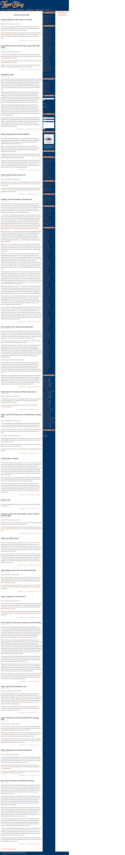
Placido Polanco (6, 271)
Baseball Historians (40, 9)
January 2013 (46, 236)
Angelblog (46, 45)
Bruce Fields (18, 807)
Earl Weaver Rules (47, 47)
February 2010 (47, 274)
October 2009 (46, 279)
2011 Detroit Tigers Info (48, 16)
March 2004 (46, 359)
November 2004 (47, 349)
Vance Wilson (4, 227)
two (12, 342)
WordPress (45, 436)
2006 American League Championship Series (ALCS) (48, 387)
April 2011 (46, 257)
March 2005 (46, 344)
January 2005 (46, 347)
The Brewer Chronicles (48, 66)
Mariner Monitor (47, 64)
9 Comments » (39, 494)
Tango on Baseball (47, 215)
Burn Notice (46, 413)
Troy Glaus (31, 542)
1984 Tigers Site (47, 31)
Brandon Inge (6, 296)
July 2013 (46, 231)
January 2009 (46, 290)
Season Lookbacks (48, 419)
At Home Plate (47, 216)
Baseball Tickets (46, 109)
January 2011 (46, 261)
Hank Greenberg (5, 60)
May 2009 (46, 285)
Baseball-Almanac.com (48, 187)
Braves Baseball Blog (48, 51)
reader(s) (4, 854)
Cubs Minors (46, 88)
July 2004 (46, 354)
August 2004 (46, 353)
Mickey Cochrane (8, 190)
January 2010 (46, 275)
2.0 (44, 111)
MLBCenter (46, 217)
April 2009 (46, 286)
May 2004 (46, 356)
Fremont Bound (47, 57)
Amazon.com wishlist (19, 835)
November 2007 (47, 306)
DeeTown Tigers (47, 175)
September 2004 (47, 351)
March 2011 (46, 259)
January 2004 (46, 361)
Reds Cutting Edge (48, 37)
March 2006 (46, 330)
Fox (12, 765)
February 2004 (47, 360)
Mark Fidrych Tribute (48, 418)
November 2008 (47, 292)
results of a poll (23, 632)
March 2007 (46, 316)
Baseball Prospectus (48, 189)
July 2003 (46, 368)
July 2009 (46, 282)
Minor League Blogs (48, 81)
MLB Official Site (47, 20)
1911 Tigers (46, 378)
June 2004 (46, 355)
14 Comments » (38, 321)
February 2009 (47, 288)
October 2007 (46, 307)
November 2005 (47, 335)
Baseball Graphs (47, 191)
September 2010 (47, 266)
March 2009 (46, 287)
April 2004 (46, 357)
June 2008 (46, 298)
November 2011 (47, 249)
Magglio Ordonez (13, 798)
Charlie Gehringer (20, 28)
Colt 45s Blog (46, 58)
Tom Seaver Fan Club (48, 40)
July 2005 (46, 340)
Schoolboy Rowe (16, 34)
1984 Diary (46, 381)
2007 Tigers (46, 394)
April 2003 (46, 372)
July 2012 (46, 240)
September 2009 (47, 280)
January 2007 (46, 318)
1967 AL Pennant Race (48, 34)
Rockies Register (47, 68)
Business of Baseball (48, 199)
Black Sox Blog (47, 38)
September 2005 (47, 337)
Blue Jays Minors (47, 87)
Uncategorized (30, 129)
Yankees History (47, 53)
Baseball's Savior (47, 41)
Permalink (23, 40)
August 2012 (46, 238)
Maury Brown (46, 212)
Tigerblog (46, 30)
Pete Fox (34, 190)
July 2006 (46, 325)
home (3, 9)
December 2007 (47, 305)
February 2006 (47, 331)
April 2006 (46, 329)
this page (12, 554)
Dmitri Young (7, 253)
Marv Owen (5, 528)
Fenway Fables (47, 50)
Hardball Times (35, 362)
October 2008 (46, 293)
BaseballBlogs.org (47, 213)
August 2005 (46, 338)
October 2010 (46, 265)
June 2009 (46, 284)
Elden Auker (37, 425)
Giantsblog (46, 56)
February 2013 (47, 235)
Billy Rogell (8, 580)
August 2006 (46, 324)
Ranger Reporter (47, 70)
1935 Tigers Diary (10, 9)
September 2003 (47, 366)
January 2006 (46, 332)
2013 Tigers (46, 404)
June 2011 (46, 255)
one (8, 342)
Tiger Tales (46, 164)
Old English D (46, 171)
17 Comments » (38, 386)
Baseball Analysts (47, 223)
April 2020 (46, 230)
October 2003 (46, 365)
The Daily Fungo (47, 170)
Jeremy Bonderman (20, 820)
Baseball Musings (47, 209)
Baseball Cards (47, 407)
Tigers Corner (46, 423)
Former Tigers (46, 416)
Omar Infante (16, 286)
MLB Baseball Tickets (48, 21)
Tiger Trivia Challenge (48, 422)
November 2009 (47, 278)
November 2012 (47, 237)
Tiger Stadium (46, 421)
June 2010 (46, 269)
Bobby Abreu (4, 542)
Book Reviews (47, 412)
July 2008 (46, 297)
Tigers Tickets (46, 425)
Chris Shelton (7, 231)
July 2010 (46, 268)
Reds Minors (46, 90)
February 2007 (47, 317)
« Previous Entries (5, 849)
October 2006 (46, 322)
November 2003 (47, 363)
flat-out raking (8, 246)
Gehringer (22, 765)
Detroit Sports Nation (48, 177)
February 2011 (47, 260)
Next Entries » (14, 849)
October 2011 (46, 250)
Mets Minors (46, 86)
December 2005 (47, 334)
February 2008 (47, 303)
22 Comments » (38, 129)
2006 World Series (47, 393)
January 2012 (46, 247)
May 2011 (46, 256)
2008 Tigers (46, 396)
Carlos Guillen (29, 277)
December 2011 (47, 248)
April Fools (46, 405)
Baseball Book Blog (48, 33)
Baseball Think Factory (48, 210)
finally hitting (8, 225)
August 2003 (46, 367)
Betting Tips (46, 22)
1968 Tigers (46, 380)
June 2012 (46, 241)
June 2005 (46, 341)
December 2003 (47, 362)
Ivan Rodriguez (5, 215)
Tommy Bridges (5, 32)
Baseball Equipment (48, 409)
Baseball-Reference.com (49, 188)
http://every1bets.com (62, 15)
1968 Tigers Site (47, 32)
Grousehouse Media (47, 104)
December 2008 (47, 291)
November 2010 (47, 263)
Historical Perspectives (48, 417)
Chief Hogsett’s (8, 582)
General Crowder (23, 183)
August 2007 (46, 310)
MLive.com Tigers (47, 167)
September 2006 (47, 323)
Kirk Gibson (26, 807)
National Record (47, 63)
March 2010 (46, 273)
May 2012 (46, 242)
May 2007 (46, 313)
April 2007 (46, 315)
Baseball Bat (46, 406)
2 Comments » (39, 565)
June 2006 (46, 326)
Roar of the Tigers (47, 176)
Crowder (9, 524)
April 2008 (46, 300)
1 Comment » (39, 681)
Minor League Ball (47, 222)
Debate (45, 415)
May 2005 (46, 342)
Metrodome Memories (48, 49)
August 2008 (46, 296)
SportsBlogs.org (47, 218)
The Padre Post (47, 65)
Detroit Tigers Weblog (48, 161)
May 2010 (46, 271)
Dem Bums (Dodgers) (48, 43)
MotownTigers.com (47, 163)
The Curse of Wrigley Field (49, 46)
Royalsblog (46, 71)
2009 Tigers (46, 397)
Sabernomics (46, 219)
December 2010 (47, 262)
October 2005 (46, 336)
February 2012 (47, 246)
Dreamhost (45, 107)
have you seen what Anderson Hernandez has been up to (23, 228)
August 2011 (46, 253)
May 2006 (46, 328)
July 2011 (46, 254)
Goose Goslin (14, 60)
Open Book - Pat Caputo (49, 169)
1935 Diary (32, 40)
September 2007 (47, 309)
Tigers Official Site (47, 15)
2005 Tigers (31, 169)
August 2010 (46, 267)
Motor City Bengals (47, 173)
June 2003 (46, 369)
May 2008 (46, 299)
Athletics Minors (47, 92)
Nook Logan (12, 218)
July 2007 (46, 311)
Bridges (28, 708)
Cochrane (15, 765)
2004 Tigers (46, 384)
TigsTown (46, 174)
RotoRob (46, 224)
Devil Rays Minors (47, 91)
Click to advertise (62, 14)
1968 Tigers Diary (20, 9)
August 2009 (46, 281)
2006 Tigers (46, 392)
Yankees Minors (47, 85)
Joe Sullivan (24, 706)
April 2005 (46, 343)
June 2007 (46, 312)
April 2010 (46, 272)
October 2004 (46, 350)
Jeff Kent (37, 542)
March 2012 (46, 244)
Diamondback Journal (48, 69)
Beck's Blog (46, 168)
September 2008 (47, 294)
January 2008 (46, 304)
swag (47, 9)
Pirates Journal (47, 52)
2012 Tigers (46, 403)
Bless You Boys (47, 162)
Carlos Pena (7, 244)
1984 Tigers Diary (30, 9)
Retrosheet (46, 183)
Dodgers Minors (47, 84)
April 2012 (46, 243)
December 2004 (47, 348)
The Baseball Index (48, 203)
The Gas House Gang (48, 39)
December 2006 (47, 319)
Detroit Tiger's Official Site (49, 160)
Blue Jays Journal (47, 62)
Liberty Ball (46, 44)
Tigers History (46, 424)
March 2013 (46, 234)
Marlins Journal (47, 59)
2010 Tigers (46, 400)
